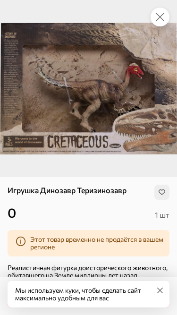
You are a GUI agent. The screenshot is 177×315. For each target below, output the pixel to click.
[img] (161, 192)
